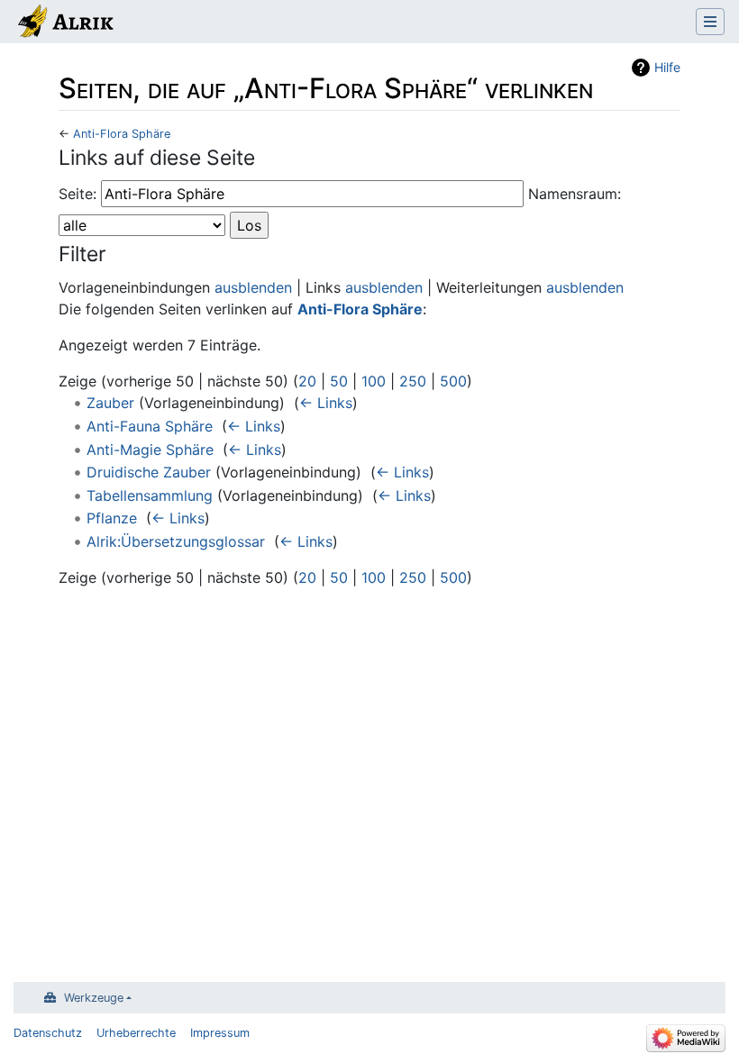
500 (453, 381)
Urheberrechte (136, 1033)
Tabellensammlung (150, 495)
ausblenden (253, 287)
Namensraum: (574, 194)
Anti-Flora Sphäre (121, 134)
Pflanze (112, 518)
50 (339, 381)
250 (412, 381)
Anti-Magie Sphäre (150, 450)
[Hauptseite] (64, 23)
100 (373, 381)
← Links (325, 403)
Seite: (77, 194)
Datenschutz (48, 1033)
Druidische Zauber (149, 472)
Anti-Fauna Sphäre (150, 426)
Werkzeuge (93, 997)
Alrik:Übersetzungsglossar (176, 541)
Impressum (220, 1033)
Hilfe (667, 67)
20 (307, 381)
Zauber (110, 403)
